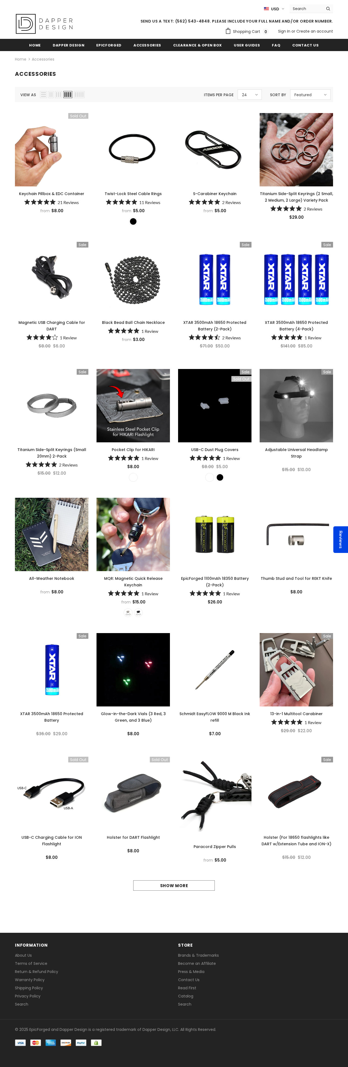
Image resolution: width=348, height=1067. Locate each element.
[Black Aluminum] (138, 613)
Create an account (314, 31)
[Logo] (44, 24)
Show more (174, 885)
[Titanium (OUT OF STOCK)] (128, 613)
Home (20, 59)
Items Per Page (219, 95)
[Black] (133, 221)
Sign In (284, 31)
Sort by (278, 95)
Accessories (43, 59)
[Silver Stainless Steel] (133, 477)
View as (28, 95)
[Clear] (210, 477)
